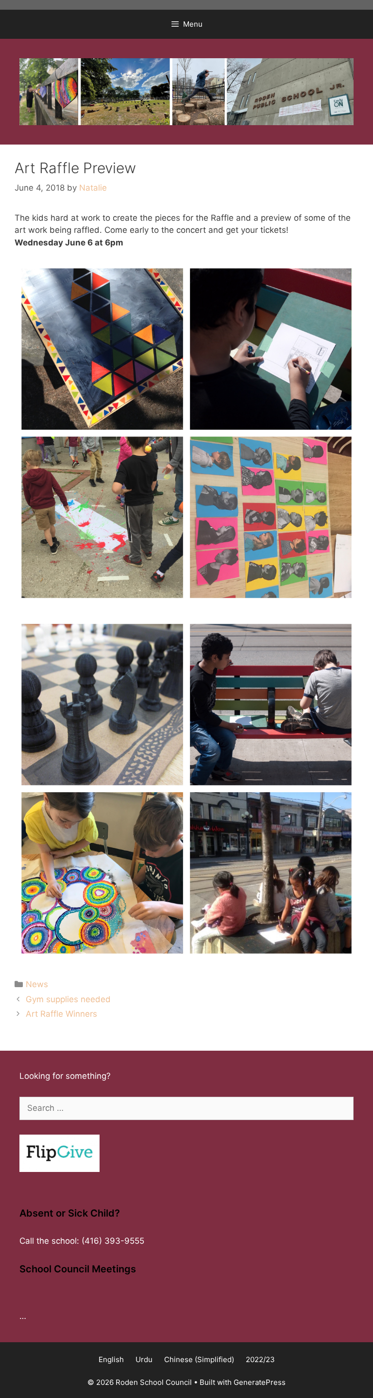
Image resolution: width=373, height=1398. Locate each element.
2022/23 (260, 1359)
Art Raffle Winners (61, 1014)
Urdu (144, 1359)
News (37, 984)
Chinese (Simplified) (199, 1359)
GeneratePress (260, 1382)
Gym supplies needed (68, 999)
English (111, 1359)
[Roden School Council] (186, 91)
